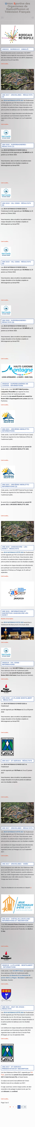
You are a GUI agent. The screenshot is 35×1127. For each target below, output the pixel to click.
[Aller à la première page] (10, 1107)
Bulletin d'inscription (7, 618)
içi (31, 887)
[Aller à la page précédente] (13, 1107)
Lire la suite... (5, 63)
